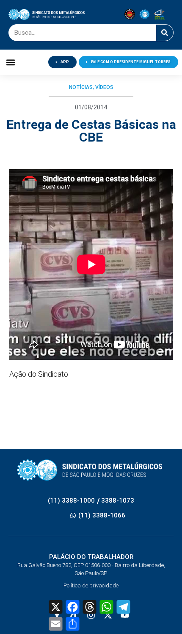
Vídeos (104, 87)
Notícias (81, 87)
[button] (11, 62)
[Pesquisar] (164, 33)
